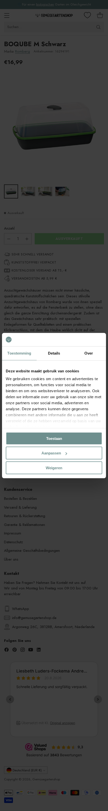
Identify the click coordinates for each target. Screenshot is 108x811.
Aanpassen (51, 453)
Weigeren (54, 467)
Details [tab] (54, 353)
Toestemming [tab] (19, 353)
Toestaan (54, 438)
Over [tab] (88, 353)
